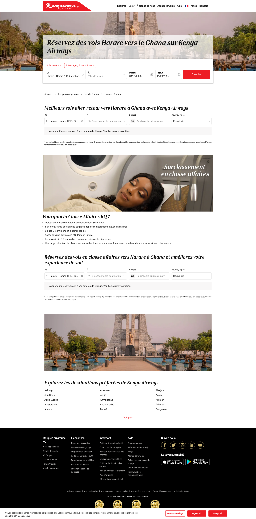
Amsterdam (50, 404)
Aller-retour (53, 65)
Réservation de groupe (81, 447)
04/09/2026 (135, 76)
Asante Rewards (166, 5)
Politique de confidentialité (111, 443)
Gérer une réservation (81, 443)
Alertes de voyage (136, 456)
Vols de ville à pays (181, 491)
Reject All (196, 513)
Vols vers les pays (74, 491)
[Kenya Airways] (164, 445)
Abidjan (160, 390)
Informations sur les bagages (80, 470)
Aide (179, 5)
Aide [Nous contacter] (138, 447)
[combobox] (64, 76)
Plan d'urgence (106, 475)
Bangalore (161, 409)
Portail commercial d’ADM (82, 460)
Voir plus (128, 417)
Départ (132, 73)
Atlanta (48, 409)
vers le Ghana (91, 94)
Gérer (131, 5)
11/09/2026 (163, 76)
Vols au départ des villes (140, 491)
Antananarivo (107, 404)
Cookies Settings (175, 513)
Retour (160, 73)
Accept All (218, 513)
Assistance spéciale (80, 464)
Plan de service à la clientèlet (112, 470)
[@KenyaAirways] (173, 445)
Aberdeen (105, 390)
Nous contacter (135, 443)
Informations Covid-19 (138, 467)
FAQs (130, 451)
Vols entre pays (107, 491)
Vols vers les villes (91, 491)
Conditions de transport (110, 447)
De (48, 73)
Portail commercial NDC (82, 456)
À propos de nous (146, 5)
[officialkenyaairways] (182, 445)
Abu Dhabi (49, 395)
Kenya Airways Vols (68, 94)
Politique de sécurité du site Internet (112, 453)
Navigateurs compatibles (111, 459)
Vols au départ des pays (162, 491)
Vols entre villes (122, 491)
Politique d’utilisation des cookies (111, 465)
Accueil (48, 94)
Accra (159, 395)
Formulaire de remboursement (135, 473)
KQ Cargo (47, 455)
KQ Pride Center (50, 459)
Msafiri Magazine (51, 468)
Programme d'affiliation (81, 451)
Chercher (196, 74)
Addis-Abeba (51, 399)
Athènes (160, 404)
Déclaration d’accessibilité (111, 479)
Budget (132, 115)
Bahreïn (104, 409)
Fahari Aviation (49, 464)
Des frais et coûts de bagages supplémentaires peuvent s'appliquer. (178, 142)
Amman (160, 399)
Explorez (121, 5)
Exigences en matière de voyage (139, 461)
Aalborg (48, 390)
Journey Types (178, 115)
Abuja (103, 395)
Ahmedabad (106, 399)
